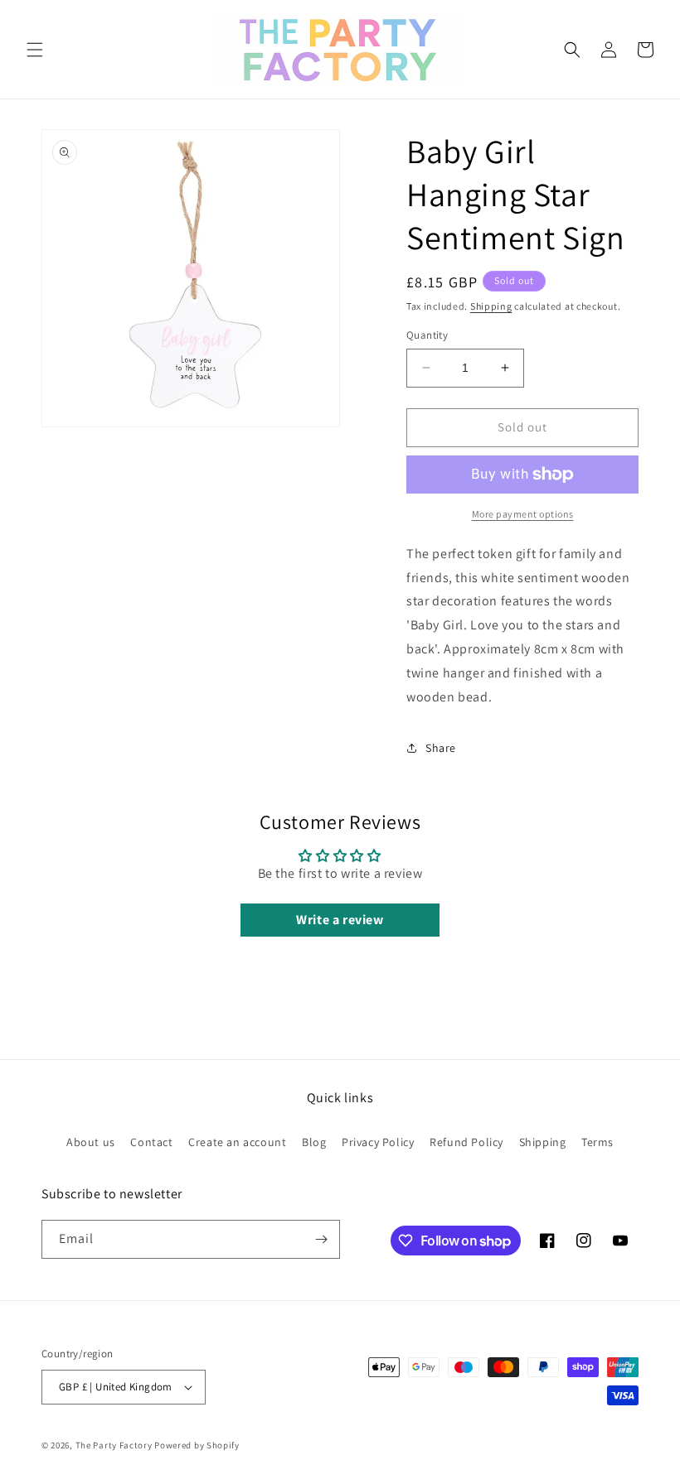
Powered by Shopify (197, 1445)
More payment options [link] (523, 514)
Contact (151, 1142)
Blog (314, 1142)
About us (90, 1142)
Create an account (237, 1142)
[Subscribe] (321, 1239)
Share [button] (440, 747)
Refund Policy (466, 1142)
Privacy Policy (378, 1142)
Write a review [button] (339, 919)
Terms (597, 1142)
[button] (35, 49)
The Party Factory (114, 1445)
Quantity (427, 335)
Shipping (491, 306)
